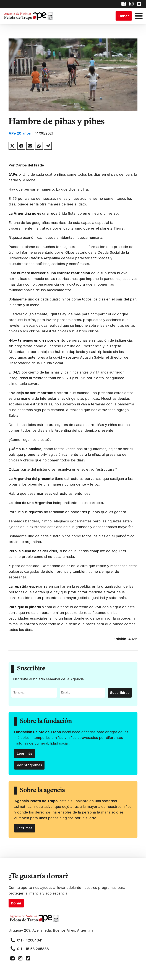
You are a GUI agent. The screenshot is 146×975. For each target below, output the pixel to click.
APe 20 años (20, 133)
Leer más (24, 753)
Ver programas (29, 765)
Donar (123, 16)
